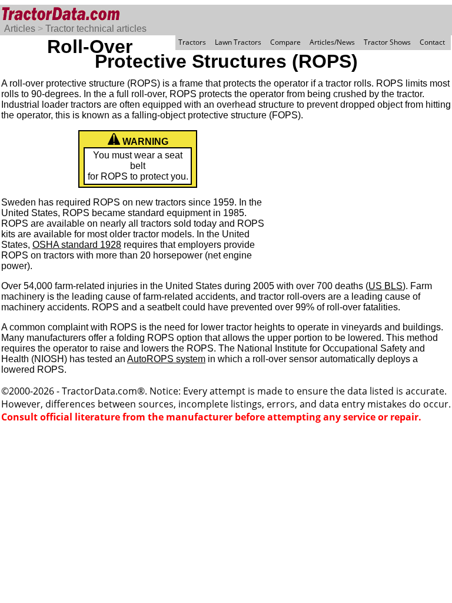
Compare (285, 42)
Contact (432, 42)
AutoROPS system (166, 359)
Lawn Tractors (238, 42)
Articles (19, 29)
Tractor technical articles (96, 29)
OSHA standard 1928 (76, 245)
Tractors (192, 42)
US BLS (385, 286)
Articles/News (332, 42)
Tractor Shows (387, 42)
